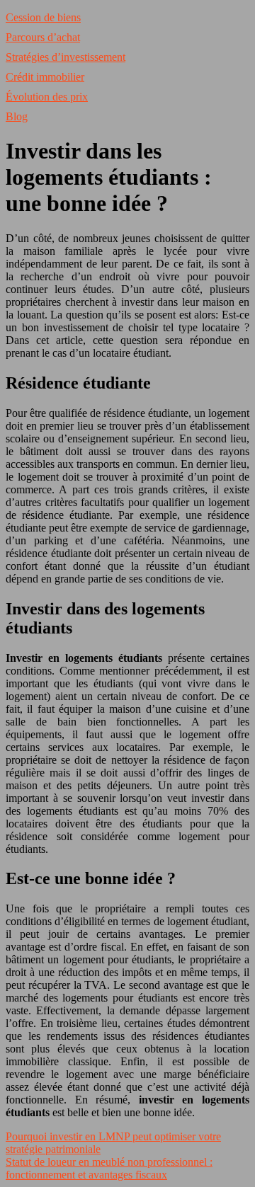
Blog (17, 116)
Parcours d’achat (43, 37)
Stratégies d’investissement (65, 57)
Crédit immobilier (45, 77)
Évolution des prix (47, 97)
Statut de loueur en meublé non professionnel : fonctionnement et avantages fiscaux (109, 1168)
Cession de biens (43, 17)
